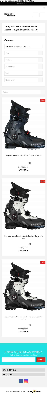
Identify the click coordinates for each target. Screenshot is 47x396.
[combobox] (23, 53)
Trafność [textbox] (5, 92)
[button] (23, 370)
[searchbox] (20, 60)
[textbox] (22, 53)
